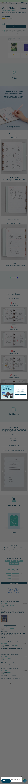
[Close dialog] (25, 385)
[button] (25, 781)
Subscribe (20, 394)
